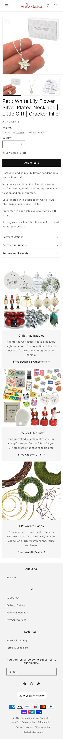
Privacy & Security (17, 640)
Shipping (20, 132)
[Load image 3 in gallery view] (51, 87)
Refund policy (28, 722)
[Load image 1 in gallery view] (12, 87)
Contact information (33, 732)
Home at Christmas (30, 718)
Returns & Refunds (17, 612)
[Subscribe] (52, 671)
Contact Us (12, 598)
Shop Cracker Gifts (30, 454)
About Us (11, 577)
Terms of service (24, 727)
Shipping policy (42, 727)
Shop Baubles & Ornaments (30, 361)
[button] (6, 5)
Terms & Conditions (17, 647)
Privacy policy (45, 722)
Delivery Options (16, 605)
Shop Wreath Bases (30, 552)
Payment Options (16, 619)
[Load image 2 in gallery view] (31, 87)
